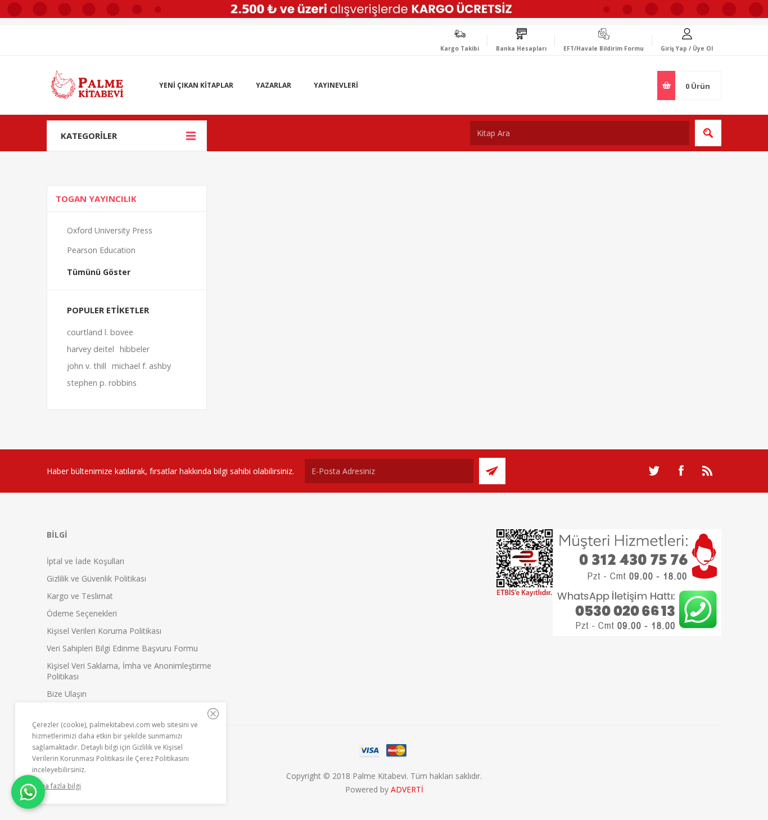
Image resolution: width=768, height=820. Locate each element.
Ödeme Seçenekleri (82, 613)
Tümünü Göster (98, 272)
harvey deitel (90, 349)
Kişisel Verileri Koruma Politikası (104, 630)
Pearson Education (101, 250)
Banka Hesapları (521, 48)
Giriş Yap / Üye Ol (687, 48)
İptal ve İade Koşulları (85, 561)
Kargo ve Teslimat (80, 596)
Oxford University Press (109, 230)
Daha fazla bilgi (56, 786)
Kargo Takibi (459, 48)
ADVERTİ (407, 789)
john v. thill (86, 366)
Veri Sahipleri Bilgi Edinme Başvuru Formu (122, 648)
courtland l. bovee (100, 332)
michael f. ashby (141, 366)
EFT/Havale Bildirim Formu (603, 48)
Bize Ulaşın (67, 693)
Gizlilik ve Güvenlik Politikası (96, 578)
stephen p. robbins (102, 382)
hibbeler (135, 349)
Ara (708, 133)
